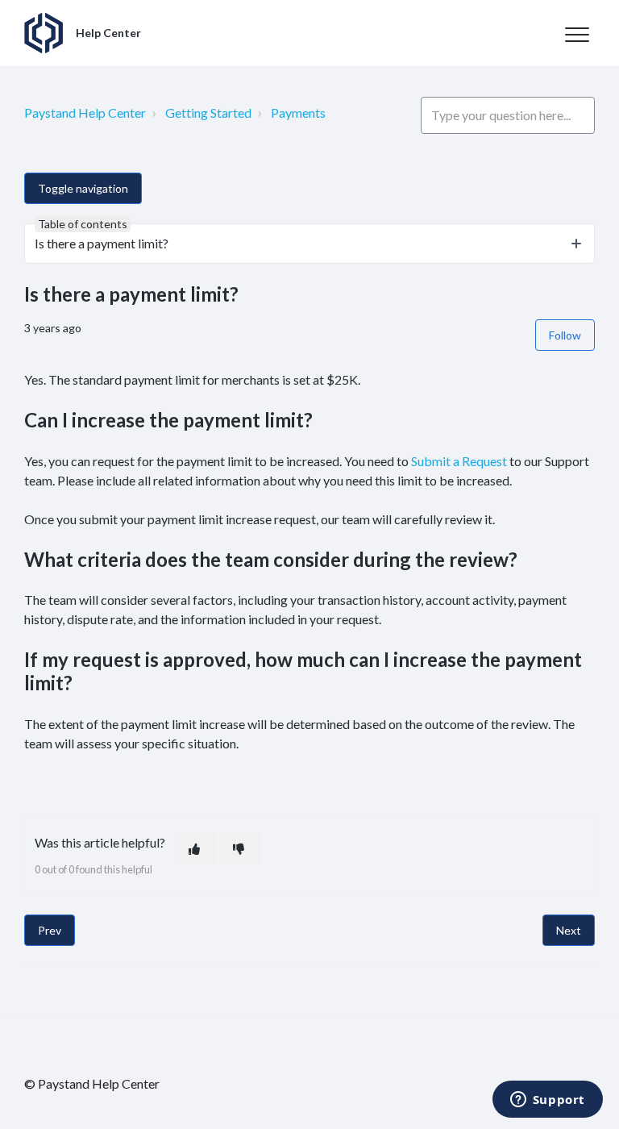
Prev (49, 930)
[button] (577, 34)
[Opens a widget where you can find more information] (547, 1101)
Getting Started (208, 112)
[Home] (43, 33)
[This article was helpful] (196, 848)
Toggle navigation (83, 188)
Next (568, 930)
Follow (565, 335)
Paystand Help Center (85, 112)
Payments (298, 112)
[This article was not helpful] (240, 848)
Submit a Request (459, 461)
